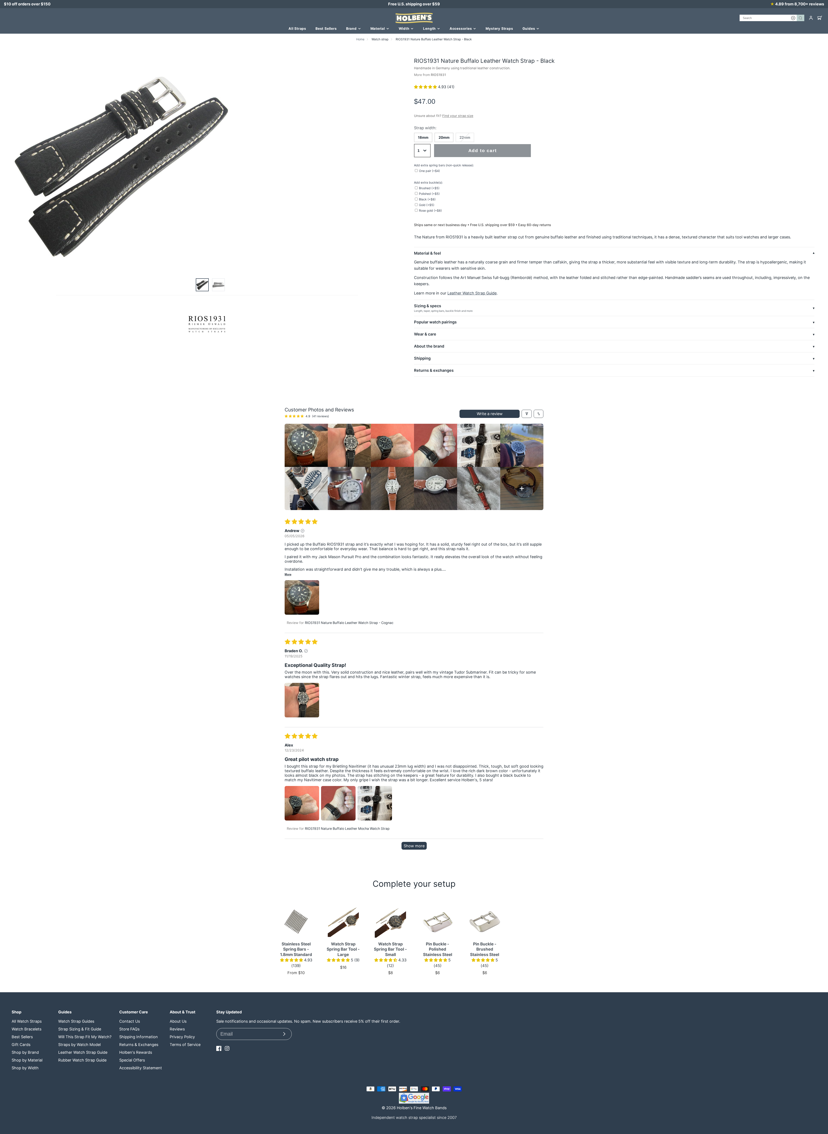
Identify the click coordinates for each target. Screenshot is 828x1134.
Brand (351, 29)
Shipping (422, 358)
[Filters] (527, 414)
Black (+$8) (427, 199)
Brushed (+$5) (429, 188)
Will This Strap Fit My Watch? (84, 1037)
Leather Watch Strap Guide (472, 293)
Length (429, 29)
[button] (426, 87)
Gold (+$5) (426, 205)
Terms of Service (185, 1044)
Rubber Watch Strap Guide (82, 1060)
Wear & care (425, 334)
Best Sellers (326, 29)
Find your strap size (457, 116)
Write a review (490, 413)
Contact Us (129, 1021)
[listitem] (306, 445)
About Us (178, 1021)
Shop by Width (25, 1068)
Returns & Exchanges (138, 1044)
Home (360, 39)
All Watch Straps (27, 1021)
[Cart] (819, 18)
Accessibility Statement (140, 1068)
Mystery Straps (499, 29)
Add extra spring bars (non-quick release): (444, 165)
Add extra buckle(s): (428, 182)
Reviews (177, 1029)
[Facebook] (218, 1048)
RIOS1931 (438, 75)
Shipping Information (138, 1037)
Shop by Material (27, 1060)
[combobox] (772, 18)
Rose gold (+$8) (430, 210)
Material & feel (427, 253)
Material (377, 29)
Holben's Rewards (135, 1052)
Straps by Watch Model (79, 1044)
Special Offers (132, 1060)
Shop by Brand (25, 1052)
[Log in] (811, 18)
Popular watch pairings (435, 322)
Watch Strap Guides (76, 1021)
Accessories (461, 29)
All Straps (297, 29)
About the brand (429, 346)
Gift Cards (21, 1044)
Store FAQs (129, 1029)
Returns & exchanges (434, 370)
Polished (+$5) (429, 193)
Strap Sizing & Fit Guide (79, 1029)
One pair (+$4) (429, 171)
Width (404, 29)
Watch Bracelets (26, 1029)
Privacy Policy (182, 1037)
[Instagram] (227, 1048)
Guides (528, 29)
